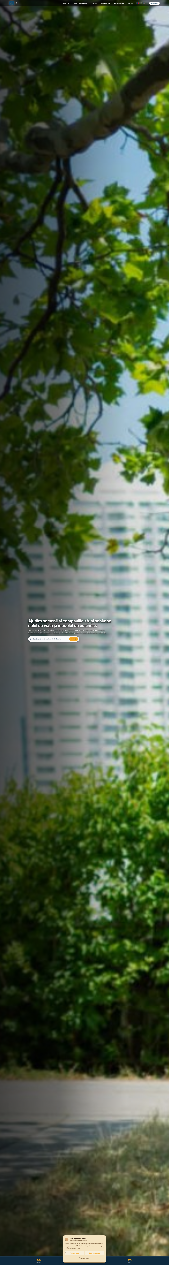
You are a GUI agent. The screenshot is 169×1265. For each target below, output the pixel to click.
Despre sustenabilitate (80, 3)
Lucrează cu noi (119, 3)
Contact (130, 3)
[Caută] (16, 3)
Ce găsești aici (105, 3)
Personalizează (84, 1258)
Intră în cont (154, 3)
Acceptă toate (74, 1253)
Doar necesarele (94, 1253)
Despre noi (66, 3)
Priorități (94, 3)
